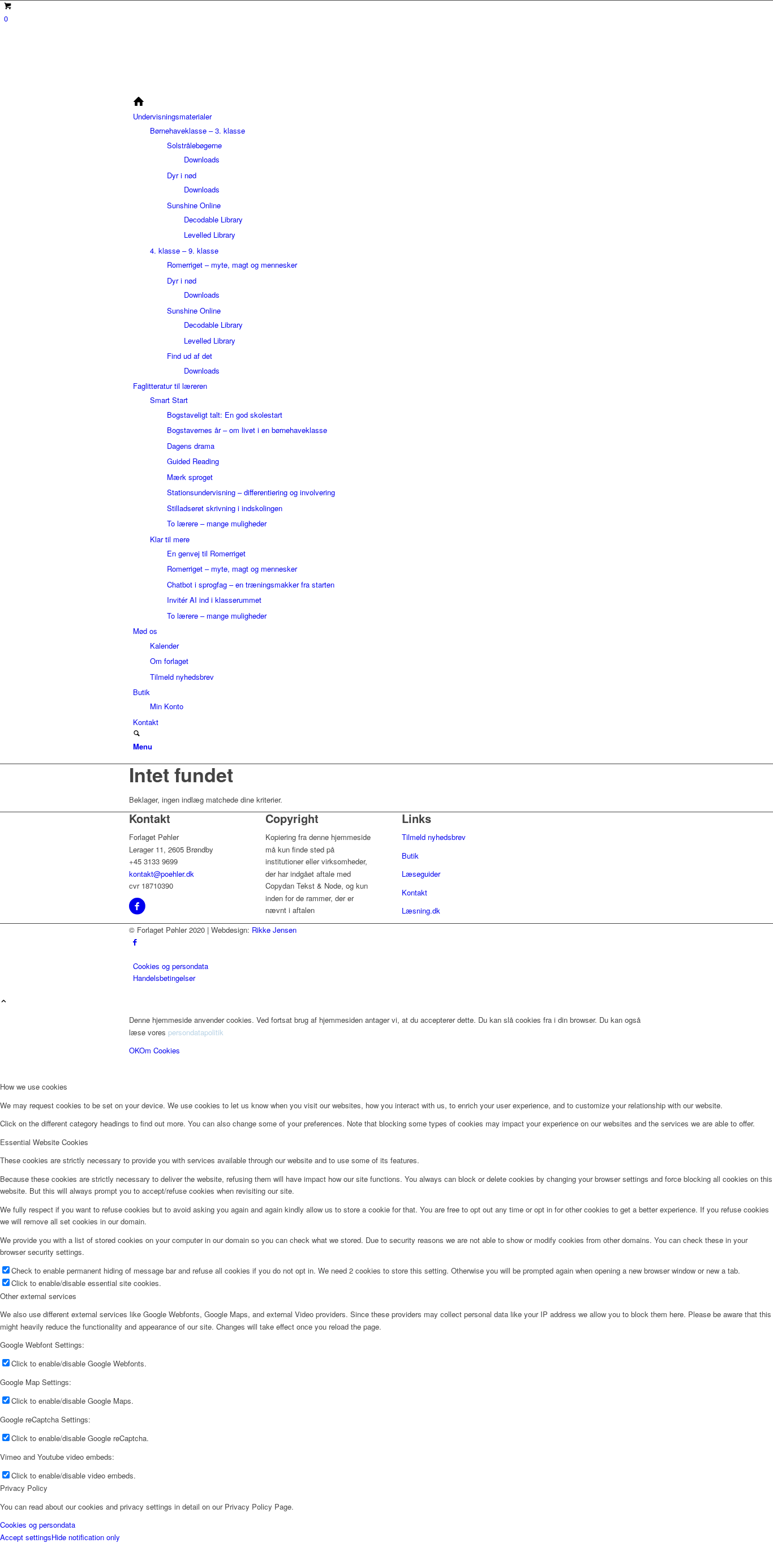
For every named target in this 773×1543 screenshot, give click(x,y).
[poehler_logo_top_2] (214, 89)
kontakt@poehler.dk (161, 873)
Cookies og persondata (37, 1524)
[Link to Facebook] (135, 941)
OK (134, 1050)
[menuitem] (388, 103)
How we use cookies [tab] (33, 1086)
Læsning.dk (421, 910)
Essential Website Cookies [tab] (44, 1142)
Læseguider (421, 873)
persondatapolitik (196, 1032)
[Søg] (136, 733)
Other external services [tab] (38, 1296)
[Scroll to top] (3, 1001)
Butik (410, 855)
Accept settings (25, 1537)
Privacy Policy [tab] (24, 1487)
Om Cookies (159, 1050)
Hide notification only (85, 1537)
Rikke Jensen (274, 929)
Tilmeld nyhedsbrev (434, 836)
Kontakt (414, 892)
